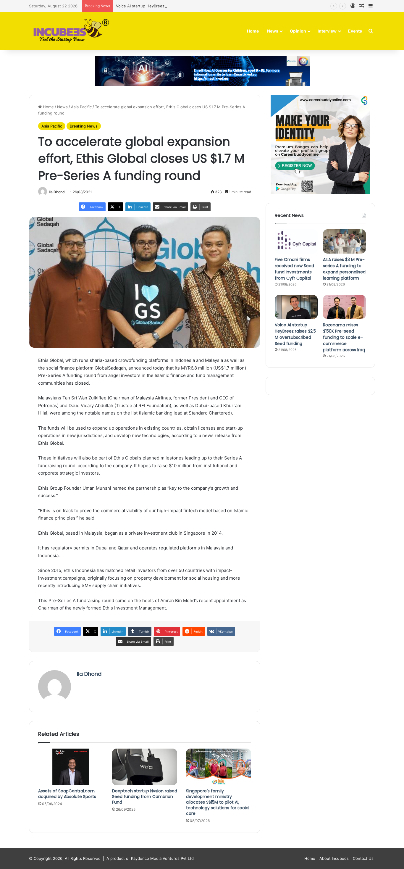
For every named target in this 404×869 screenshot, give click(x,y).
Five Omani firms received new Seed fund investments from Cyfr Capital (294, 269)
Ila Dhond (57, 192)
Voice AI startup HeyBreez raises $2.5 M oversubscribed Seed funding (181, 6)
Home (253, 30)
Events (355, 30)
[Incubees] (69, 31)
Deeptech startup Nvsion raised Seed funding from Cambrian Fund (144, 796)
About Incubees (334, 858)
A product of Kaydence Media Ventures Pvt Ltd (150, 858)
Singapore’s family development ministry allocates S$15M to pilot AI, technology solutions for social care (217, 802)
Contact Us (363, 858)
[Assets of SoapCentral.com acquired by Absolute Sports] (70, 767)
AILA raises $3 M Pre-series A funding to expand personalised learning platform (344, 269)
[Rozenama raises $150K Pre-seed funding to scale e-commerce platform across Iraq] (344, 307)
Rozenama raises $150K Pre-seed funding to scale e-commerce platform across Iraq (344, 337)
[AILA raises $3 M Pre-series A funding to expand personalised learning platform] (344, 241)
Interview (327, 30)
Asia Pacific (81, 106)
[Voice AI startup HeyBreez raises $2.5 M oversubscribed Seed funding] (296, 307)
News (272, 30)
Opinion (298, 30)
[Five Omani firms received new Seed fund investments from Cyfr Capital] (296, 241)
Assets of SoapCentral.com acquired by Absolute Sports (67, 793)
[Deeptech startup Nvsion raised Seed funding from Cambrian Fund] (144, 767)
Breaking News (84, 126)
